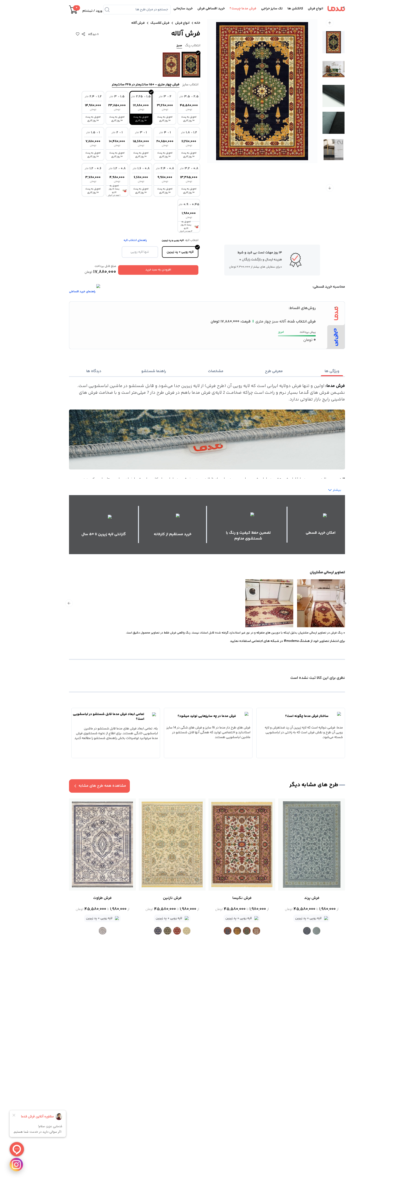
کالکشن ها (295, 8)
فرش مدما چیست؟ (243, 8)
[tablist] (207, 372)
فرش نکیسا (242, 898)
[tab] (332, 371)
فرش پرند (311, 898)
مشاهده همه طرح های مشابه (102, 786)
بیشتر (337, 490)
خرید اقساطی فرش (211, 8)
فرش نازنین (172, 898)
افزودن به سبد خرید (158, 269)
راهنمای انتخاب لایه (135, 240)
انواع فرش (315, 8)
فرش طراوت (102, 898)
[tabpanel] (207, 429)
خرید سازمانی (183, 8)
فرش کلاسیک (159, 23)
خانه (197, 23)
